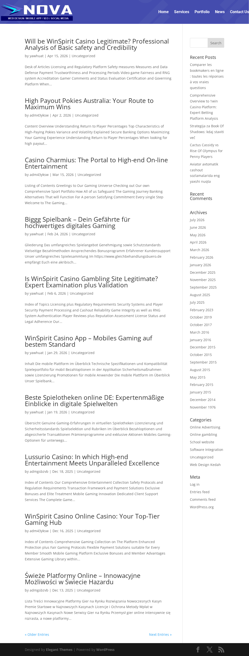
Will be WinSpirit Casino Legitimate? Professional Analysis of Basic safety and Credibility (97, 44)
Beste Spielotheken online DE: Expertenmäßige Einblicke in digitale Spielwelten (94, 400)
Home (163, 11)
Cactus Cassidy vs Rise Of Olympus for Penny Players (206, 151)
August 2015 (200, 369)
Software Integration (206, 449)
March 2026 (199, 249)
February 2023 (201, 310)
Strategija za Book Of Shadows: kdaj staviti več (207, 132)
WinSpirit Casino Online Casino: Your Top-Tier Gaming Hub (92, 519)
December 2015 (202, 347)
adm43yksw (39, 115)
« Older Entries (37, 634)
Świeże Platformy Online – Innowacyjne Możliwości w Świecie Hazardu (83, 578)
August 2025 (200, 294)
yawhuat (37, 56)
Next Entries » (160, 634)
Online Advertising (205, 427)
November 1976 (203, 407)
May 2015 (197, 377)
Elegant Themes (59, 649)
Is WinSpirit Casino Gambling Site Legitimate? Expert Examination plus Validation (91, 281)
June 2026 (198, 227)
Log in (195, 484)
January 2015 (200, 392)
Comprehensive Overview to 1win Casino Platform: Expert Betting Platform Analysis (204, 107)
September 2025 (203, 287)
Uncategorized (83, 56)
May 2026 (197, 235)
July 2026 (197, 220)
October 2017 (201, 324)
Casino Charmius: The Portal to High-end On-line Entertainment (96, 163)
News (220, 11)
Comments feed (203, 499)
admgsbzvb (39, 471)
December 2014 (202, 399)
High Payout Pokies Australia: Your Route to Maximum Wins (89, 103)
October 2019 (201, 317)
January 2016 (200, 339)
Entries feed (200, 492)
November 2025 (203, 279)
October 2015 (201, 354)
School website (202, 442)
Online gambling (203, 434)
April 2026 (198, 242)
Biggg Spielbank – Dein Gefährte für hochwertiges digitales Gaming (77, 222)
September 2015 (203, 362)
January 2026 (200, 265)
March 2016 (199, 332)
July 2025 (197, 302)
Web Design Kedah (205, 464)
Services (181, 11)
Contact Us (239, 11)
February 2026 (201, 257)
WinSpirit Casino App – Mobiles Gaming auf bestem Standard (88, 341)
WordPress (105, 649)
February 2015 (201, 384)
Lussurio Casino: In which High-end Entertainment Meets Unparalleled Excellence (92, 459)
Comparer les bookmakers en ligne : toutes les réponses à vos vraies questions (207, 76)
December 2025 (202, 272)
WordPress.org (202, 507)
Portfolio (202, 11)
